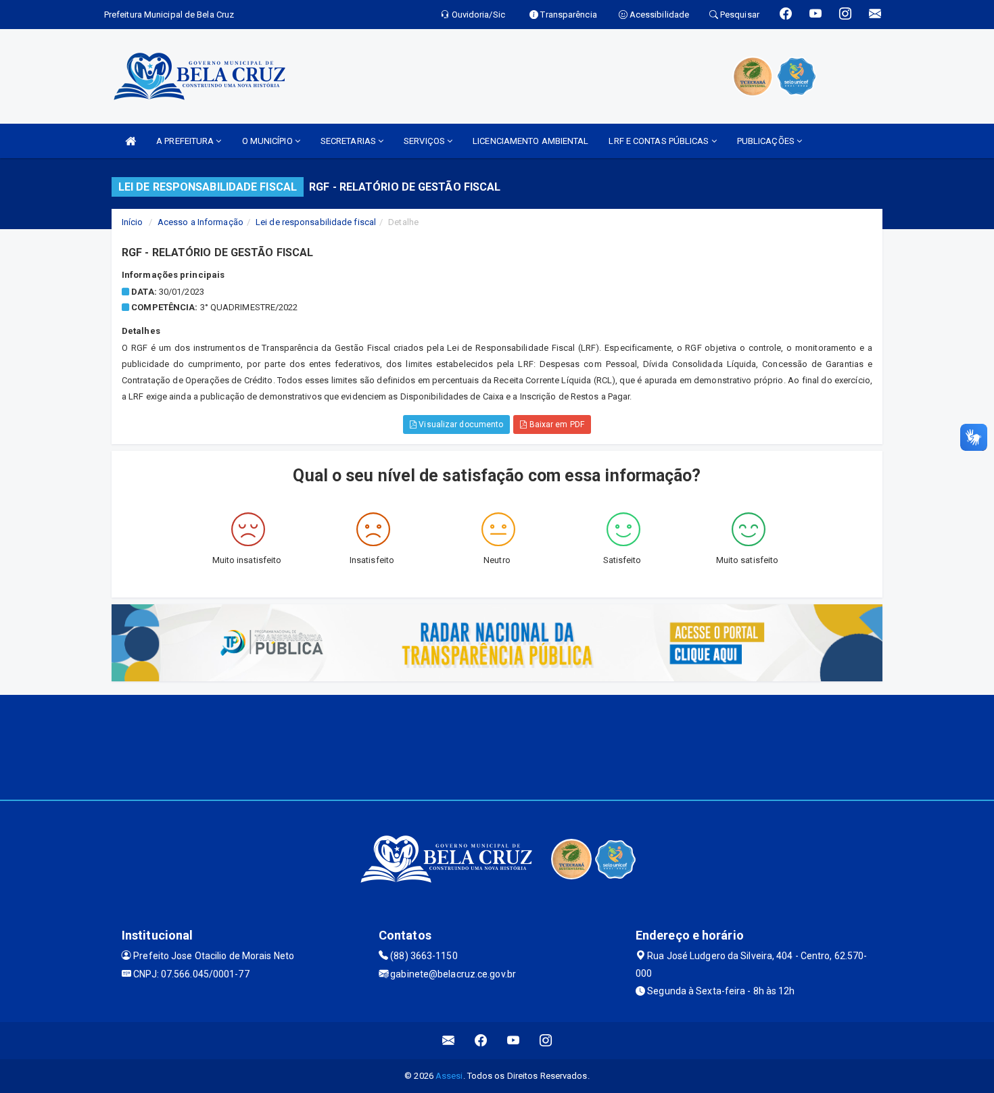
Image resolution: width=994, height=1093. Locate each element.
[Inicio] (130, 141)
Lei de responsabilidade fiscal (316, 222)
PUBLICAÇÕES (767, 141)
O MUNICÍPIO (268, 141)
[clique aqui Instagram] (546, 1040)
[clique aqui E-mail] (448, 1040)
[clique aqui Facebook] (481, 1040)
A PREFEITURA (186, 141)
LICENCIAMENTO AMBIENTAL (530, 141)
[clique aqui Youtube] (513, 1040)
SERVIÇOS (425, 141)
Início (132, 222)
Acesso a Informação (200, 222)
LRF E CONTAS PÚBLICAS (660, 141)
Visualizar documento (460, 424)
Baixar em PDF (555, 424)
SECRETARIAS (349, 141)
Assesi (449, 1076)
